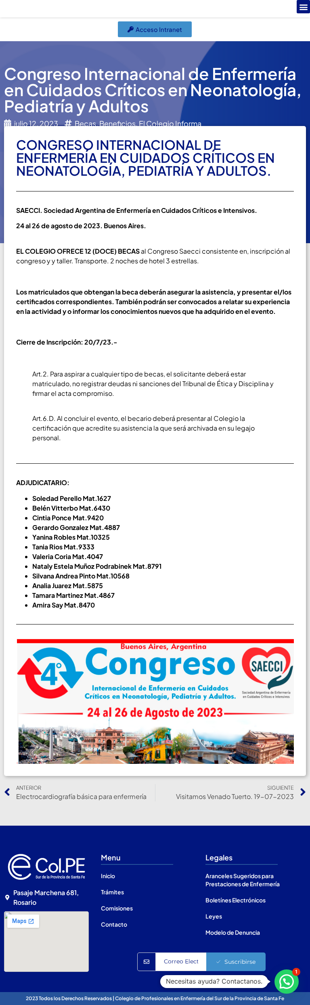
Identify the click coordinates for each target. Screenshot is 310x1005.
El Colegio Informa (170, 123)
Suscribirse (240, 961)
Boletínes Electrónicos (235, 900)
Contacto (114, 924)
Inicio (108, 875)
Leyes (213, 916)
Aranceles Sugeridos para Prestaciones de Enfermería (242, 879)
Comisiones (117, 908)
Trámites (112, 892)
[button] (303, 6)
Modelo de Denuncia (232, 932)
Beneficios (117, 123)
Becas (85, 123)
